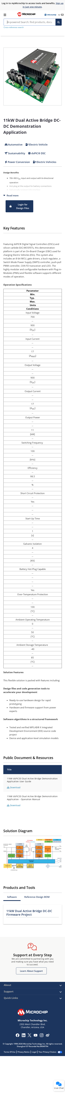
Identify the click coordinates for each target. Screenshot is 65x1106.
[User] (52, 15)
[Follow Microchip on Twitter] (29, 1036)
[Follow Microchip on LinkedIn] (23, 1036)
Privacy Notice (24, 1052)
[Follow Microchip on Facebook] (17, 1036)
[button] (19, 206)
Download (14, 787)
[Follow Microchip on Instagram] (41, 1036)
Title (9, 769)
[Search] (58, 22)
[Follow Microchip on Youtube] (35, 1035)
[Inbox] (62, 14)
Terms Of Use (9, 1052)
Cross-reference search (14, 27)
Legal (34, 1052)
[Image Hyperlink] (26, 15)
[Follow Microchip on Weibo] (47, 1035)
